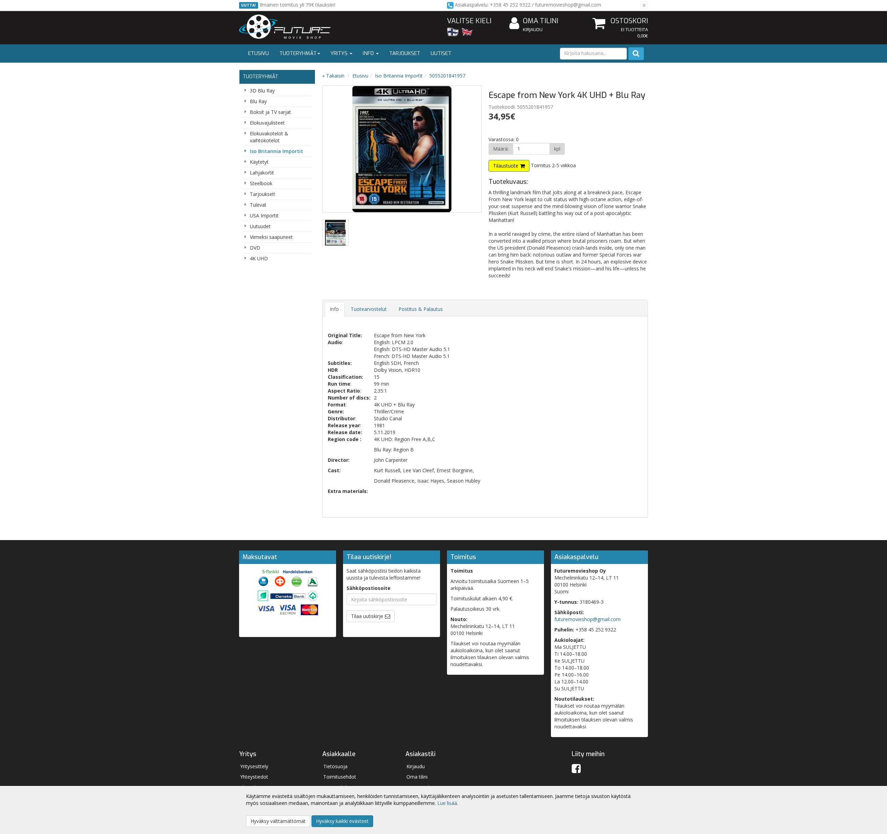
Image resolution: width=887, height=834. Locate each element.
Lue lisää (447, 803)
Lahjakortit (262, 172)
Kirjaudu (533, 29)
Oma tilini (540, 21)
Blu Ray (258, 101)
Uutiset (441, 53)
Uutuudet (260, 226)
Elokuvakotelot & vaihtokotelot (269, 137)
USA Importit (264, 215)
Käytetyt (259, 162)
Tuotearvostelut (369, 309)
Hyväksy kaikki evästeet (342, 821)
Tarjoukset (404, 53)
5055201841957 (447, 75)
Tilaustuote (505, 165)
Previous (334, 149)
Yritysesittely (254, 766)
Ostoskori (629, 21)
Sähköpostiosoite (368, 588)
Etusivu (258, 53)
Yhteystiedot (254, 776)
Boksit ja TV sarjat (270, 112)
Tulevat (258, 204)
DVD (255, 247)
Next (469, 149)
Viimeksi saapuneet (271, 237)
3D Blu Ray (262, 90)
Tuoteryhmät (298, 53)
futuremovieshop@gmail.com (587, 619)
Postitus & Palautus (420, 309)
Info (369, 53)
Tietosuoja (335, 766)
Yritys (340, 53)
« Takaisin (333, 75)
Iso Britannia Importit (276, 151)
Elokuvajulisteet (267, 122)
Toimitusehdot (339, 776)
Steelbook (261, 183)
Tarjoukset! (262, 194)
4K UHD (259, 258)
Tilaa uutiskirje (367, 616)
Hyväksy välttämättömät (278, 821)
